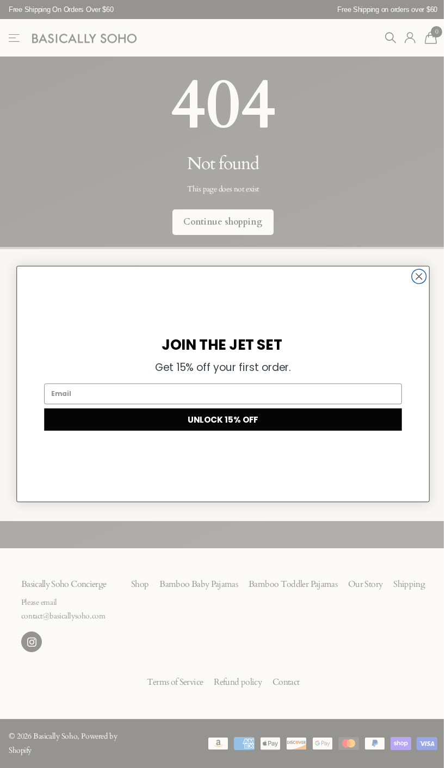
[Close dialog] (419, 276)
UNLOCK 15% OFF (223, 419)
